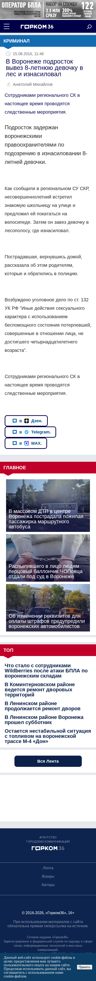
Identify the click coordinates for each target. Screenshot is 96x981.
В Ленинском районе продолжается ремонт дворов (43, 706)
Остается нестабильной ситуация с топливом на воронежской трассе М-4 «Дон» (48, 736)
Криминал (16, 40)
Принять (84, 967)
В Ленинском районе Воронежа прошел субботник (44, 720)
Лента (48, 868)
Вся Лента (48, 761)
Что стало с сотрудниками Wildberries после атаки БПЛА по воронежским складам (46, 670)
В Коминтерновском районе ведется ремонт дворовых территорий (40, 689)
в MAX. (30, 443)
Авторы (48, 885)
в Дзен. (30, 420)
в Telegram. (35, 432)
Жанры (48, 876)
